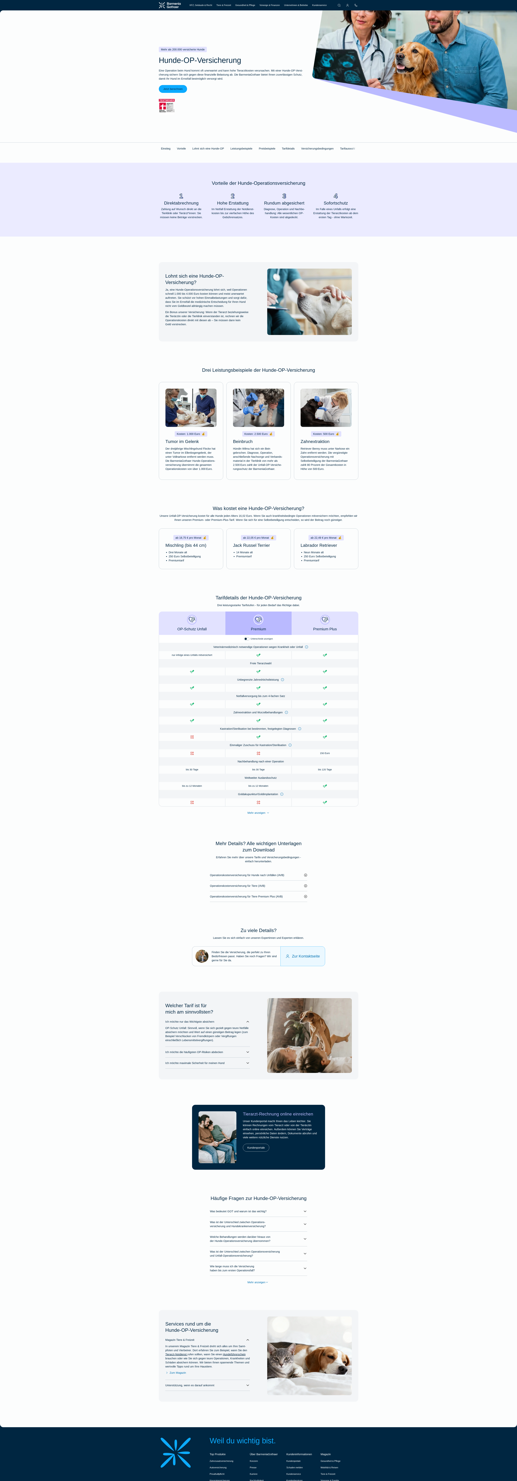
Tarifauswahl (347, 148)
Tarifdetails (288, 148)
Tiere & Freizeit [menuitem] (223, 5)
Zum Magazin (178, 1372)
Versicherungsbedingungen (317, 148)
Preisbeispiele (267, 148)
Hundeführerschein (234, 1354)
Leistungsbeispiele (241, 148)
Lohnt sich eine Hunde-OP (208, 148)
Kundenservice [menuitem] (319, 5)
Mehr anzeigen (256, 812)
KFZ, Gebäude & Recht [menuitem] (201, 5)
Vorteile (181, 148)
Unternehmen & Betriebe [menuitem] (296, 5)
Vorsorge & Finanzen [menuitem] (270, 5)
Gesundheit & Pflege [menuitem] (245, 5)
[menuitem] (339, 5)
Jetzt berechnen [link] (173, 88)
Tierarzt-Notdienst (176, 1354)
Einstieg (165, 148)
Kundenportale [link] (256, 1147)
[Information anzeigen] (306, 647)
